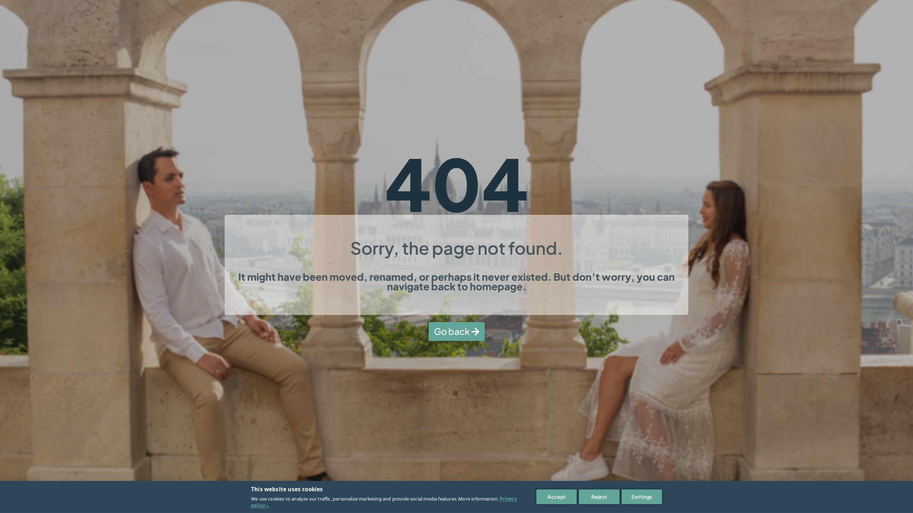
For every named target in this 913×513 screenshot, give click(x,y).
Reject (599, 496)
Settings (641, 496)
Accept (556, 496)
